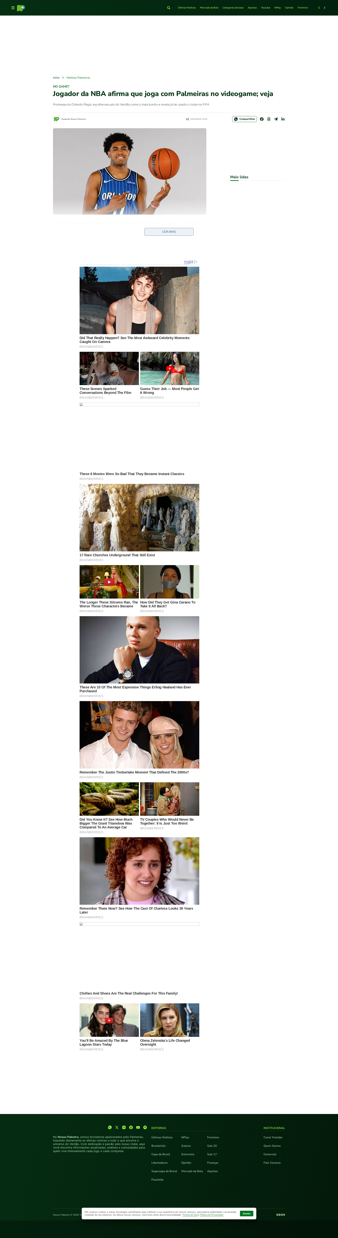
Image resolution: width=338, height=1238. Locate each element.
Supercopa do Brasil (164, 1171)
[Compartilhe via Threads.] (269, 119)
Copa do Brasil (160, 1154)
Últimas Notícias (187, 7)
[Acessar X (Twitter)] (117, 1127)
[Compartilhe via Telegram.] (276, 119)
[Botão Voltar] (319, 8)
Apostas (252, 7)
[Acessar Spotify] (145, 1127)
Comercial (270, 1154)
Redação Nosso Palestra (73, 119)
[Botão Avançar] (325, 8)
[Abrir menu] (13, 7)
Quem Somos (272, 1146)
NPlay (277, 7)
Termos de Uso (190, 1215)
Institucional (274, 1128)
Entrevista (187, 1154)
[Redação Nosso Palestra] (56, 119)
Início (56, 78)
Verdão (84, 236)
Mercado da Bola (209, 7)
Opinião (289, 7)
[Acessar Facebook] (131, 1127)
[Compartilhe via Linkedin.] (283, 119)
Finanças (212, 1163)
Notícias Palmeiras (78, 78)
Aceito (247, 1213)
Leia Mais (169, 231)
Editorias (158, 1128)
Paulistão (157, 1180)
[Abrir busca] (169, 8)
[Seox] (280, 1215)
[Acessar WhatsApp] (110, 1127)
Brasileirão (158, 1146)
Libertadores (159, 1163)
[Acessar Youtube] (138, 1127)
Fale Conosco (272, 1163)
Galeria (186, 1146)
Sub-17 (212, 1154)
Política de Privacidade (211, 1215)
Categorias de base (233, 7)
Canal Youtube (273, 1137)
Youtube (265, 7)
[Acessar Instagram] (124, 1127)
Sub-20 (212, 1146)
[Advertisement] (169, 46)
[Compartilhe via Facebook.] (262, 119)
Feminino (303, 7)
